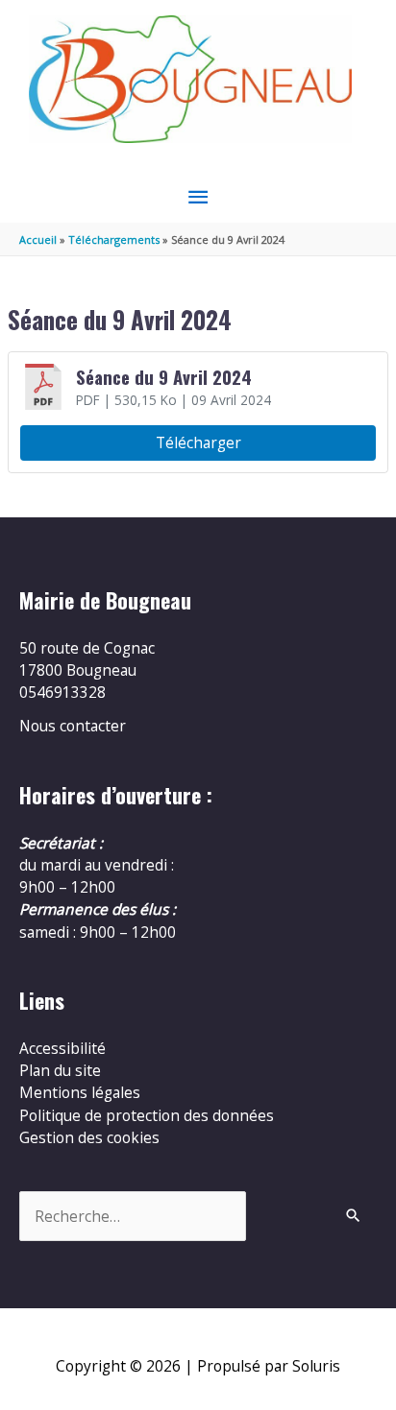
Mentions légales (79, 1092)
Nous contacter (72, 725)
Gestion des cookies (89, 1137)
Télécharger (198, 442)
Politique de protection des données (146, 1115)
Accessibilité (62, 1048)
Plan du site (60, 1070)
